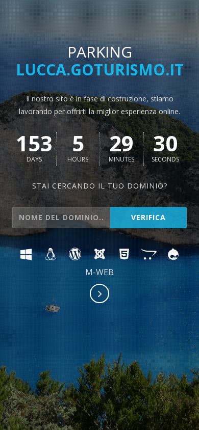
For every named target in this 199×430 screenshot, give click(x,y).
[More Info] (100, 294)
